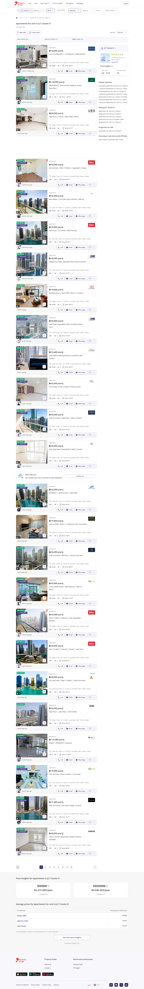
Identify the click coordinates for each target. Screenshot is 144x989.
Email (70, 71)
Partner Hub (77, 964)
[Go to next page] (95, 867)
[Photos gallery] (31, 57)
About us (48, 964)
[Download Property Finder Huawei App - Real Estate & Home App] (48, 974)
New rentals (42, 886)
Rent (35, 3)
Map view (23, 32)
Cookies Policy (46, 985)
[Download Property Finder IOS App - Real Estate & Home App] (22, 974)
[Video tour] (21, 275)
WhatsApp (81, 71)
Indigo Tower (21, 915)
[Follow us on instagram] (111, 985)
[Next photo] (45, 56)
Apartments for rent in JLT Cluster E (110, 122)
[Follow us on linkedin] (126, 985)
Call (61, 71)
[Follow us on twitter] (121, 985)
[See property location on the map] (44, 65)
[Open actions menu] (94, 71)
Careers (47, 968)
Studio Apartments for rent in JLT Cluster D (112, 91)
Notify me (80, 476)
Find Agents (69, 3)
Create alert (36, 32)
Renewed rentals (99, 886)
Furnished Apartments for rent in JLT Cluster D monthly (116, 100)
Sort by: (112, 32)
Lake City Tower (22, 921)
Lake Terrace (21, 926)
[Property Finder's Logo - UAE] (20, 3)
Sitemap (56, 985)
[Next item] (125, 66)
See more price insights (72, 937)
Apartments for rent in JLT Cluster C (110, 114)
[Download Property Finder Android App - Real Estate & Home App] (35, 974)
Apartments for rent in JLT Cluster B (110, 117)
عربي (89, 985)
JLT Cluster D (25, 10)
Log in (126, 3)
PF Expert (76, 968)
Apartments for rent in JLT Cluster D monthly (113, 97)
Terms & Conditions (22, 985)
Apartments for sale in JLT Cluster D (110, 131)
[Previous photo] (18, 56)
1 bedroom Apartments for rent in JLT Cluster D (114, 89)
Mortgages (79, 3)
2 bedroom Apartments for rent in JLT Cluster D (114, 94)
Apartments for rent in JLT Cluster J (110, 111)
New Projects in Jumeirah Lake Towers (111, 140)
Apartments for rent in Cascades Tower (111, 119)
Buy (30, 3)
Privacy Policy (35, 985)
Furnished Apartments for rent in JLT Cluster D (113, 86)
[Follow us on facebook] (116, 985)
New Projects (44, 3)
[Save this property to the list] (90, 71)
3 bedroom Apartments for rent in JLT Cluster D (114, 102)
